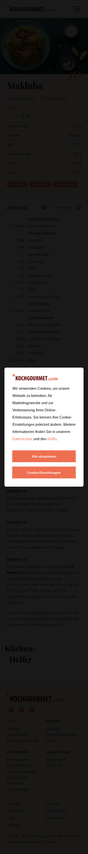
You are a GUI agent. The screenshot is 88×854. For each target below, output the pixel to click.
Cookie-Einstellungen (44, 472)
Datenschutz (22, 439)
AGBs (52, 439)
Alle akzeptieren (44, 456)
